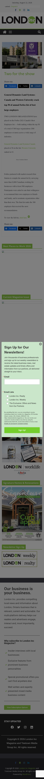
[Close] (40, 344)
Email (6, 377)
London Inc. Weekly (17, 399)
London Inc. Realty (17, 396)
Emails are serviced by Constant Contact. (16, 423)
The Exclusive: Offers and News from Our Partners (22, 404)
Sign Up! (22, 430)
